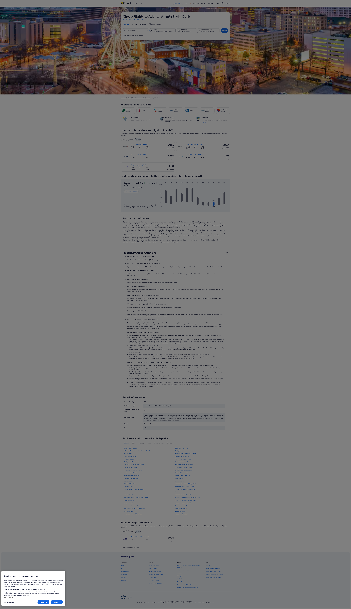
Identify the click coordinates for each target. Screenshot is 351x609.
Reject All (43, 602)
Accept (56, 602)
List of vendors (9, 597)
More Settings (9, 602)
